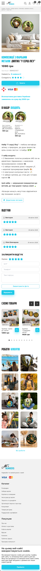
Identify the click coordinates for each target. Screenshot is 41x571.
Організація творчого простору (11, 503)
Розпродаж (5, 488)
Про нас (4, 523)
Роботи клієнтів (6, 529)
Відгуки (4, 532)
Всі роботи (20, 451)
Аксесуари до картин (8, 497)
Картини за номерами (8, 494)
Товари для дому (7, 509)
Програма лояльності (8, 541)
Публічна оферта (7, 538)
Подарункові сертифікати (9, 513)
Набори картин (6, 491)
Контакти (4, 535)
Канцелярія (5, 506)
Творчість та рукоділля (9, 500)
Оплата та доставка (8, 526)
